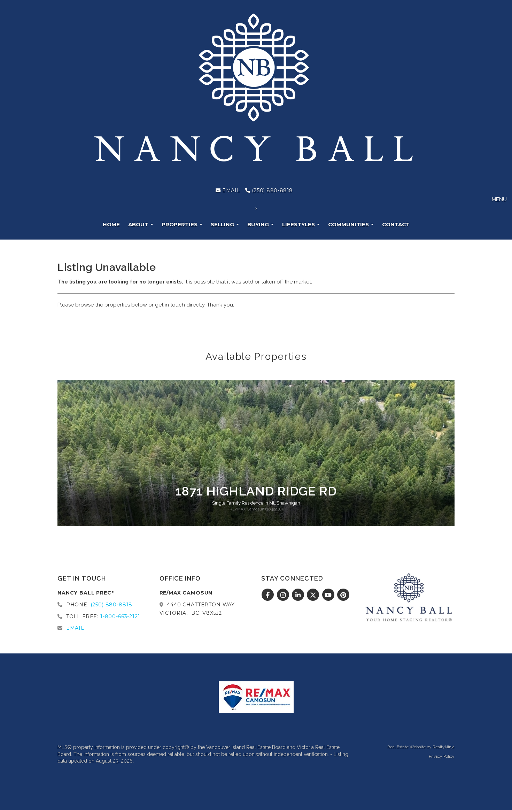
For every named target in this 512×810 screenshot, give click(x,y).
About (139, 224)
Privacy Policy (442, 756)
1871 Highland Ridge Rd (256, 491)
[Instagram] (283, 595)
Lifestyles (299, 224)
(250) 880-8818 (271, 190)
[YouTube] (328, 595)
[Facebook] (268, 595)
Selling (223, 224)
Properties (180, 224)
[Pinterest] (343, 595)
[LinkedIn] (299, 595)
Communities (349, 224)
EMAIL (230, 190)
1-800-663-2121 (120, 616)
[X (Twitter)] (314, 595)
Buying (258, 224)
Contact (396, 224)
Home (111, 224)
